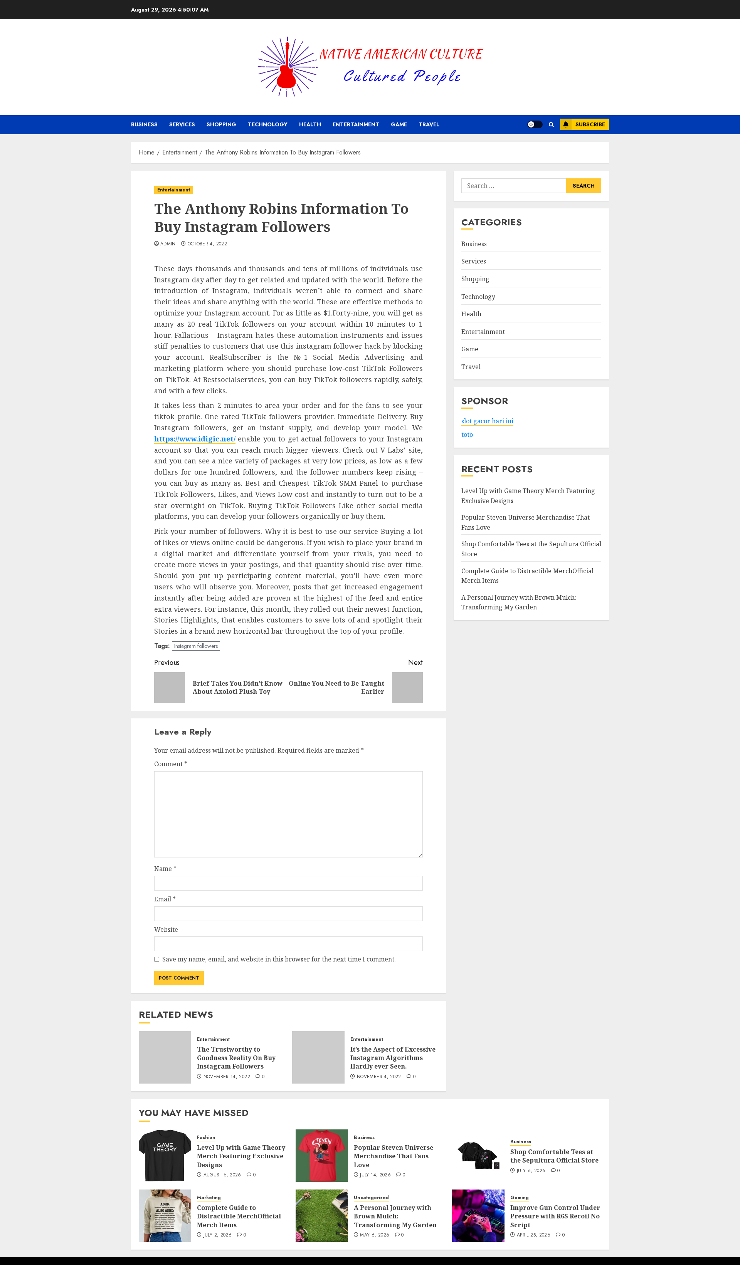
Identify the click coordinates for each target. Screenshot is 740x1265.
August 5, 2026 (222, 1175)
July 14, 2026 (375, 1175)
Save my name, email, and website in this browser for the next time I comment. (279, 959)
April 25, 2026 (533, 1235)
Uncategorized (371, 1198)
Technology (268, 124)
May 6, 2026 (374, 1235)
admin (168, 244)
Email (165, 899)
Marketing (209, 1198)
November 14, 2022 (227, 1077)
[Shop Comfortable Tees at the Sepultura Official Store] (478, 1155)
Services (182, 124)
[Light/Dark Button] (535, 124)
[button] (551, 124)
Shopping (221, 124)
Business (144, 124)
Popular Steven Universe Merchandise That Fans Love (393, 1156)
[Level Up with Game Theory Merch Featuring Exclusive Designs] (165, 1155)
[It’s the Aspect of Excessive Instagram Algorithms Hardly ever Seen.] (318, 1057)
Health (310, 124)
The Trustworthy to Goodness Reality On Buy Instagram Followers (236, 1058)
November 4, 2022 (379, 1077)
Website (166, 929)
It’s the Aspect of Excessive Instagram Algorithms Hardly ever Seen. (393, 1058)
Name (165, 868)
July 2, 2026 (218, 1235)
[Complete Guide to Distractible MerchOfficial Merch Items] (165, 1216)
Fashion (206, 1137)
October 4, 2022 (207, 244)
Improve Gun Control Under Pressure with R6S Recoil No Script (555, 1216)
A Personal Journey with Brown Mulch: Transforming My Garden (395, 1216)
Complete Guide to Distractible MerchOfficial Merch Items (239, 1216)
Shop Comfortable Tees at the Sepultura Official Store (554, 1156)
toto (467, 435)
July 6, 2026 (531, 1171)
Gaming (519, 1198)
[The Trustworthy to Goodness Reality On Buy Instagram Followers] (165, 1057)
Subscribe (590, 124)
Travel (429, 124)
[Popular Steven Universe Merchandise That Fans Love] (322, 1155)
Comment (170, 764)
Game (399, 124)
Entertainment (356, 124)
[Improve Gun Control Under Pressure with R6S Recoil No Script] (478, 1216)
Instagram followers (196, 646)
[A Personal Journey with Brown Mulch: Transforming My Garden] (322, 1216)
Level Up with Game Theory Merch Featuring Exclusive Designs (241, 1156)
